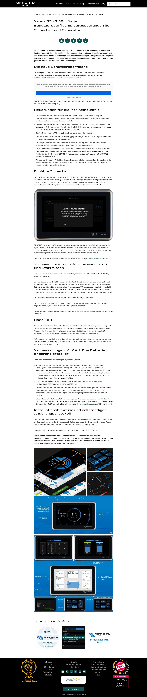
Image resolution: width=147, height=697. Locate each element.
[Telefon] (67, 671)
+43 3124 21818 (73, 667)
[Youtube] (84, 671)
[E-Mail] (62, 671)
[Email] (61, 40)
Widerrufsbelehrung (98, 664)
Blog (43, 14)
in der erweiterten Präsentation (98, 258)
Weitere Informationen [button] (73, 97)
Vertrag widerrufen (74, 689)
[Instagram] (80, 671)
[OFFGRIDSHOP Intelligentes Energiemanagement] (25, 4)
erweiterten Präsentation (92, 311)
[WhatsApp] (67, 40)
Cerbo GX (53, 53)
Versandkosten (48, 672)
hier (97, 101)
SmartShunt (61, 145)
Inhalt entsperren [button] (73, 93)
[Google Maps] (71, 671)
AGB (98, 675)
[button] (62, 3)
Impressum (98, 672)
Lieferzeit (48, 675)
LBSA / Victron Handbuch (85, 404)
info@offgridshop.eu (73, 664)
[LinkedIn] (85, 40)
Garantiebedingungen (98, 669)
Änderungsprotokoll (93, 341)
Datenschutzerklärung (98, 667)
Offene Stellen (49, 667)
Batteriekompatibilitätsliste (100, 399)
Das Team (48, 664)
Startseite (37, 14)
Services (49, 669)
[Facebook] (73, 40)
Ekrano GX (65, 53)
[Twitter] (79, 40)
